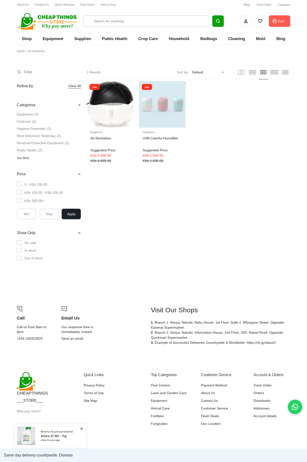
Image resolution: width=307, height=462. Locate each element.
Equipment (53, 38)
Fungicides (159, 424)
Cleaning (236, 38)
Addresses (262, 408)
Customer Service (214, 408)
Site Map (90, 401)
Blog (247, 4)
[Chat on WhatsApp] (295, 407)
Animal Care (160, 408)
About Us (23, 4)
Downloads (262, 401)
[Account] (246, 21)
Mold (260, 38)
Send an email (103, 323)
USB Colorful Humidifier (160, 138)
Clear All (74, 86)
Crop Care (148, 38)
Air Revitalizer (100, 138)
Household (179, 38)
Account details (265, 416)
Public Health (114, 38)
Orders (259, 393)
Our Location (211, 424)
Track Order (264, 4)
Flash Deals (210, 416)
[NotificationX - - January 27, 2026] (50, 436)
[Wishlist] (260, 21)
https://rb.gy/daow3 (261, 342)
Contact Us (42, 4)
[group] (110, 104)
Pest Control (160, 385)
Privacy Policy (94, 385)
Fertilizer (157, 416)
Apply (71, 214)
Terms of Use (94, 393)
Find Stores (87, 4)
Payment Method (214, 385)
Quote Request (64, 4)
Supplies (82, 38)
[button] (90, 104)
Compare (284, 4)
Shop (27, 38)
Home (21, 51)
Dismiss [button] (66, 455)
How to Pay (108, 4)
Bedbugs (208, 38)
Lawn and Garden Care (169, 393)
